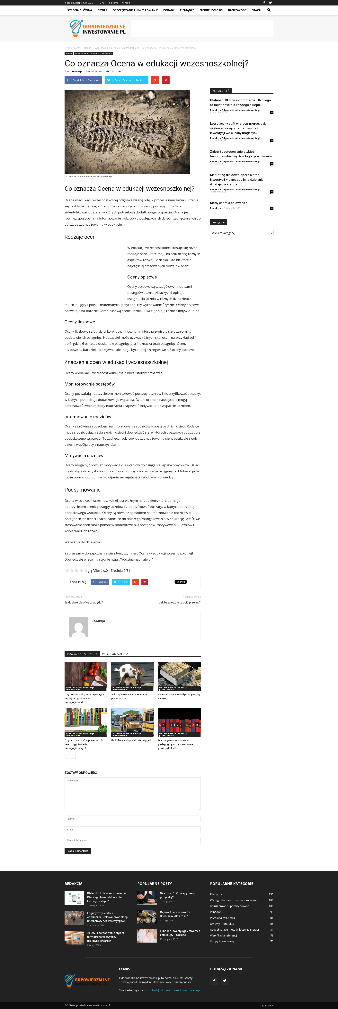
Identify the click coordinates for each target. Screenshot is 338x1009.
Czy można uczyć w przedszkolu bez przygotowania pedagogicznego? (84, 744)
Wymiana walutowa (222, 918)
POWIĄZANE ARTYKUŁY (82, 654)
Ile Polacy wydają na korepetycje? (131, 740)
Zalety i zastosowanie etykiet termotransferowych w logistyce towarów (105, 936)
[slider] (76, 570)
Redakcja (77, 71)
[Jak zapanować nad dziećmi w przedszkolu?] (132, 676)
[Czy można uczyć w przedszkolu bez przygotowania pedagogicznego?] (86, 722)
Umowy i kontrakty (222, 924)
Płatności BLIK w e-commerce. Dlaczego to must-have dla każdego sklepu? (106, 897)
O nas (102, 2)
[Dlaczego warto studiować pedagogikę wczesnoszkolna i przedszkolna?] (179, 722)
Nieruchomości (211, 10)
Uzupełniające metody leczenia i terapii (234, 929)
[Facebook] (264, 2)
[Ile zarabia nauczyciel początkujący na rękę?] (179, 676)
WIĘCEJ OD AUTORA (115, 654)
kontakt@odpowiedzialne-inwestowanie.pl (173, 990)
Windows (216, 912)
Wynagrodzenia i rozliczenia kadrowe (233, 900)
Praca (256, 10)
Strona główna (79, 10)
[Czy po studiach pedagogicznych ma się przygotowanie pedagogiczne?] (86, 676)
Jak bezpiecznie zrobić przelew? (180, 602)
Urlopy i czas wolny (222, 941)
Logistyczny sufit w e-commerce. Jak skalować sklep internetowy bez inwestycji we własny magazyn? (238, 128)
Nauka (69, 53)
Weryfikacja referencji (223, 935)
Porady (168, 10)
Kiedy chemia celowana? (228, 203)
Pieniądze (187, 10)
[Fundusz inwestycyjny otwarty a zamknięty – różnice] (147, 936)
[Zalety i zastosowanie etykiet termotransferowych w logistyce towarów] (74, 938)
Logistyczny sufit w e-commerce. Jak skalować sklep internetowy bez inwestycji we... (107, 917)
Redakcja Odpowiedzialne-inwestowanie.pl (235, 110)
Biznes (102, 10)
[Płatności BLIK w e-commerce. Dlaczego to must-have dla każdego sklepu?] (74, 898)
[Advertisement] (202, 28)
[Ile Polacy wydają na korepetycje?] (132, 722)
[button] (268, 10)
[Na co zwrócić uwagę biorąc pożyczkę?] (147, 898)
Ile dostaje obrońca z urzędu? (84, 602)
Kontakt (126, 2)
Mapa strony (266, 1005)
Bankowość (237, 10)
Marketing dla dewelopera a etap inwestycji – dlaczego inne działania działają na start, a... (236, 179)
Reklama (113, 2)
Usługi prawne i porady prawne (229, 906)
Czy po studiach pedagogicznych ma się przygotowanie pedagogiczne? (84, 698)
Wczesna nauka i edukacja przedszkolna (93, 53)
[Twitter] (270, 2)
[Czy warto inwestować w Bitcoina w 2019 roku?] (147, 917)
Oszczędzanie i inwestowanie (135, 10)
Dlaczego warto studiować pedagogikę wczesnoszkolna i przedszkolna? (176, 744)
